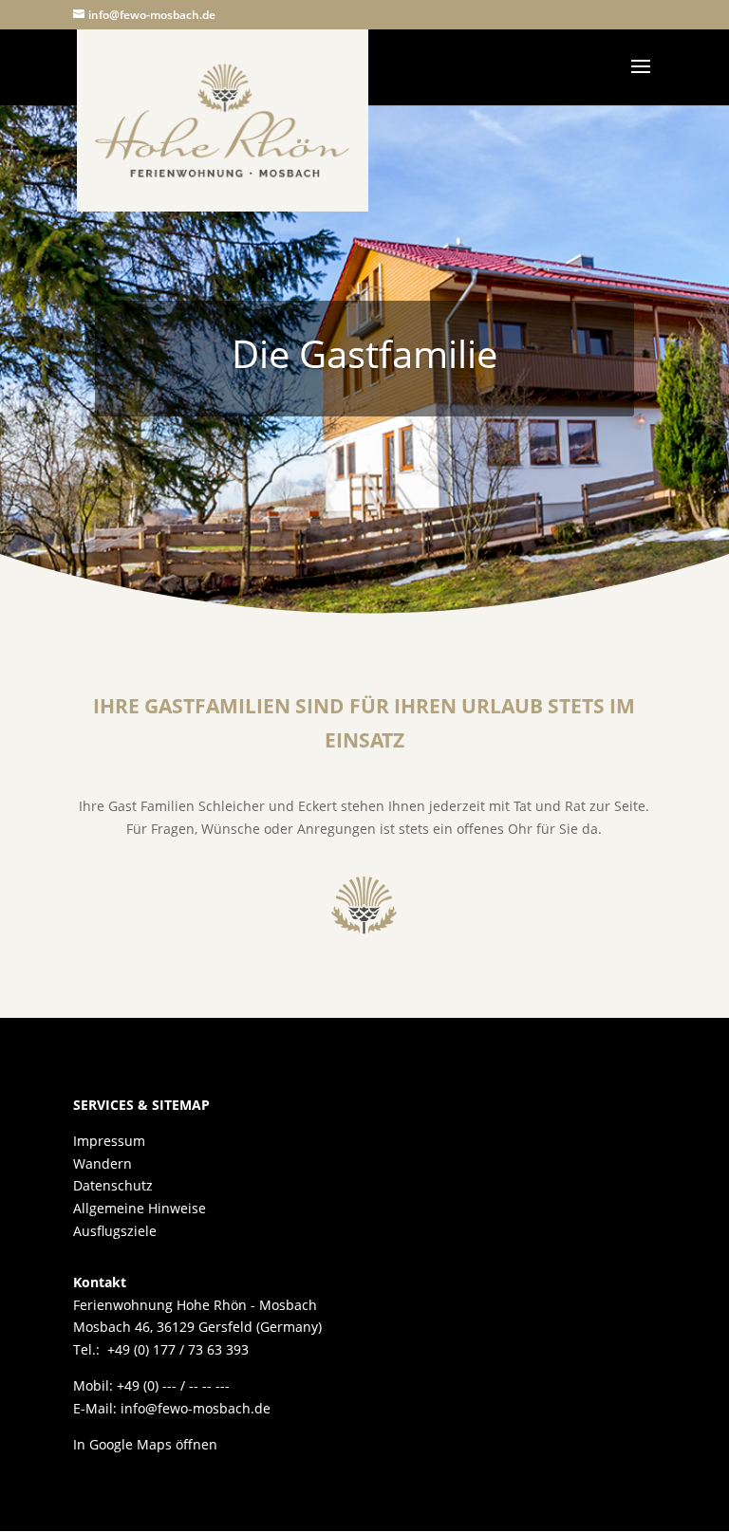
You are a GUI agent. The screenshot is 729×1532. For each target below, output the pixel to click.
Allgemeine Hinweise (139, 1208)
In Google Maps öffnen (145, 1444)
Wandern (102, 1163)
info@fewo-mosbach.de (196, 1408)
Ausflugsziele (115, 1231)
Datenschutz (113, 1185)
